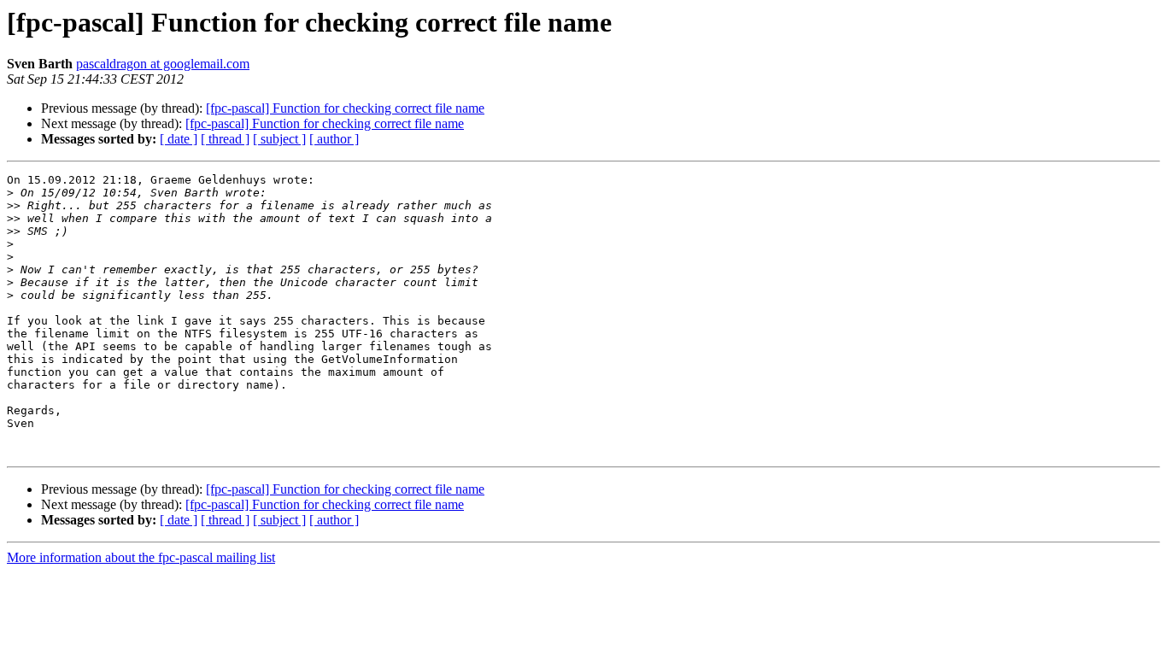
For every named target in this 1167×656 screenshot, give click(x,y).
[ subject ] (279, 139)
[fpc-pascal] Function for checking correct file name (345, 108)
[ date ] (178, 139)
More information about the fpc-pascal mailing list (141, 557)
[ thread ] (225, 139)
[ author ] (334, 139)
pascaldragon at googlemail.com (162, 63)
